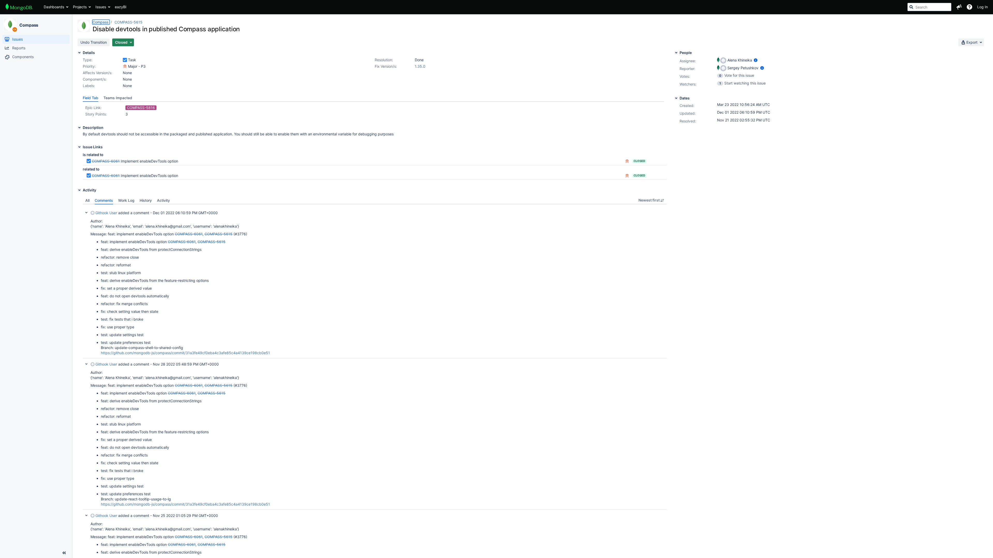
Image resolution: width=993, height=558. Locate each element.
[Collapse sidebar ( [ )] (64, 553)
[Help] (969, 7)
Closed (639, 161)
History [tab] (146, 200)
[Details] (79, 53)
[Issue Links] (79, 147)
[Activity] (79, 190)
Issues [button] (100, 7)
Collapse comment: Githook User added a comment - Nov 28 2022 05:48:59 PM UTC (86, 364)
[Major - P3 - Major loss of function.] (125, 66)
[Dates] (676, 98)
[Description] (79, 127)
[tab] (90, 98)
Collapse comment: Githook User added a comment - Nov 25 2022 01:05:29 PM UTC (86, 515)
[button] (959, 7)
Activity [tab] (163, 200)
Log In (982, 7)
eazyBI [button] (120, 7)
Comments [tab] (104, 200)
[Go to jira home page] (19, 7)
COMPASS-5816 (141, 107)
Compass (28, 25)
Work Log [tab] (126, 200)
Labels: (89, 85)
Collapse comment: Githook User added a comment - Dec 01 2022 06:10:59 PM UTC (86, 213)
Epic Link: (93, 107)
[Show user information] (756, 60)
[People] (676, 53)
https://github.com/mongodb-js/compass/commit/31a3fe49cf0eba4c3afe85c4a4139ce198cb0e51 (185, 353)
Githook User (106, 213)
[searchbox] (929, 7)
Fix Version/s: (386, 66)
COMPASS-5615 (128, 22)
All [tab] (87, 200)
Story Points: (96, 114)
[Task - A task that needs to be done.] (125, 60)
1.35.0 (420, 66)
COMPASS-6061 (106, 161)
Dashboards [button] (54, 7)
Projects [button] (80, 7)
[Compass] (10, 24)
